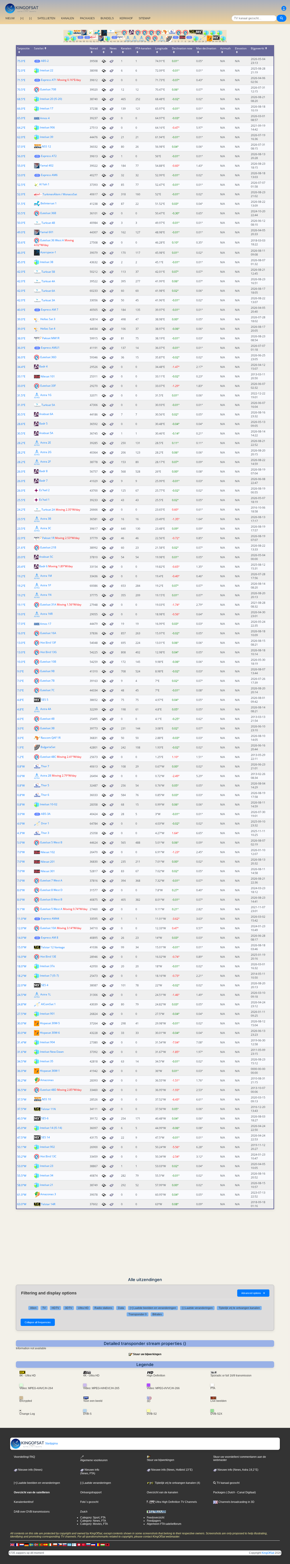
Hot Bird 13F (48, 642)
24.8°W (21, 1004)
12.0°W (21, 928)
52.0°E (21, 194)
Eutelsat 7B (47, 681)
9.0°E (20, 671)
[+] (21, 18)
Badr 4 (43, 367)
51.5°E (21, 204)
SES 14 (45, 1137)
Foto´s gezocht (89, 1502)
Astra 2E (45, 443)
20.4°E (21, 567)
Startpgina (51, 1443)
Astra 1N (45, 595)
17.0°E (21, 624)
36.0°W (21, 1071)
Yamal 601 (46, 232)
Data (121, 1308)
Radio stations (103, 1308)
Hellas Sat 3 (47, 319)
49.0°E (21, 232)
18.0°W (21, 966)
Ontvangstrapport (91, 1492)
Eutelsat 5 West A (51, 909)
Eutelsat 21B (48, 547)
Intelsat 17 (46, 108)
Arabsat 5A (46, 433)
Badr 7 (43, 481)
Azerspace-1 (48, 252)
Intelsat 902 (47, 1147)
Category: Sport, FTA (93, 1517)
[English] (12, 1544)
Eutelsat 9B (47, 671)
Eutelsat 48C (48, 757)
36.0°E (21, 348)
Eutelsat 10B (48, 662)
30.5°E (21, 414)
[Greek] (69, 1544)
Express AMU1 (50, 348)
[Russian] (88, 1544)
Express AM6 (49, 175)
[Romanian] (98, 1544)
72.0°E (21, 70)
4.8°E (20, 700)
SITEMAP (144, 18)
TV (44, 1308)
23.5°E (21, 519)
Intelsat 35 (46, 1061)
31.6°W (21, 1052)
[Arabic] (79, 1544)
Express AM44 (50, 918)
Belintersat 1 (49, 203)
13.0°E (21, 643)
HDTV (55, 1308)
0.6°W (21, 776)
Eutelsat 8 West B (51, 899)
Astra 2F (45, 462)
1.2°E (20, 757)
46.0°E (21, 253)
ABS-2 (45, 61)
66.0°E (21, 109)
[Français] (17, 1544)
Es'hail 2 (44, 490)
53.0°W (21, 1166)
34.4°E (21, 367)
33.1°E (21, 376)
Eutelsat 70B (48, 89)
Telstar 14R (48, 1204)
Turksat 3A (48, 300)
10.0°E (21, 662)
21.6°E (21, 548)
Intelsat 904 (47, 1042)
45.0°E (21, 262)
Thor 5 (45, 785)
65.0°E (21, 118)
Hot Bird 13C (48, 1156)
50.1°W (21, 1147)
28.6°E (21, 424)
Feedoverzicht (155, 1517)
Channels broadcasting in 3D (236, 1502)
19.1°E (21, 605)
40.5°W (21, 1118)
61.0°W (21, 1195)
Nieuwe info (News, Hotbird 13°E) (171, 1469)
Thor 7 (45, 766)
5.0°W (21, 843)
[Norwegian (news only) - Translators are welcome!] (36, 1544)
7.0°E (20, 681)
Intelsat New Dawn (52, 1052)
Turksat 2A (48, 510)
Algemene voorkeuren (94, 1460)
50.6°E (21, 242)
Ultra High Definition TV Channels (176, 1502)
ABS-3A (46, 814)
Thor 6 (45, 795)
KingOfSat (268, 1552)
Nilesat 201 (48, 862)
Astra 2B (45, 776)
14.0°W (21, 938)
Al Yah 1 (44, 184)
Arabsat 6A (46, 414)
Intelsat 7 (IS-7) (49, 976)
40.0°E (21, 310)
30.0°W (21, 1023)
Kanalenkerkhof (23, 1502)
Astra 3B (45, 519)
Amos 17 (45, 624)
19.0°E (21, 614)
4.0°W (21, 823)
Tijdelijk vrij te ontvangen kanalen (239, 1308)
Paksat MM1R (50, 338)
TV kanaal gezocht (227, 1482)
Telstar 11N (48, 1109)
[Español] (46, 1544)
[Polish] (55, 1544)
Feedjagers (154, 1520)
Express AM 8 (49, 937)
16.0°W (21, 957)
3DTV (68, 1308)
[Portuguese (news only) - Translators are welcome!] (41, 1544)
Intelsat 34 (46, 1175)
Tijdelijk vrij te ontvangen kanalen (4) (177, 1482)
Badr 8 (43, 471)
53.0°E (21, 175)
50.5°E (21, 213)
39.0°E (21, 319)
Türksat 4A (48, 281)
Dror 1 (45, 823)
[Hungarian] (103, 1544)
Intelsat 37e (47, 966)
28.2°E (21, 443)
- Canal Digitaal (245, 1492)
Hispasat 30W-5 (50, 1023)
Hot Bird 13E (48, 956)
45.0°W (21, 1128)
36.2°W (21, 1080)
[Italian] (50, 1544)
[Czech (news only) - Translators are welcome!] (60, 1544)
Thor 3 (45, 833)
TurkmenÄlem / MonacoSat (60, 194)
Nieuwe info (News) (29, 1469)
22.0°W (21, 985)
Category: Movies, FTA (94, 1523)
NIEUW (9, 18)
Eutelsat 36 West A (52, 240)
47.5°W (21, 1137)
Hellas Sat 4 (47, 329)
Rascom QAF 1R (50, 738)
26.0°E (21, 471)
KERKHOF (126, 18)
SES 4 (44, 985)
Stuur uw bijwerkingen (147, 1354)
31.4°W (21, 1042)
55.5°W (21, 1176)
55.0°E (21, 166)
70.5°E (21, 90)
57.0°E (21, 147)
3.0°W (21, 814)
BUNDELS (107, 18)
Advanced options (253, 1293)
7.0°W (21, 852)
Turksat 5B (48, 272)
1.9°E (20, 747)
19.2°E (21, 576)
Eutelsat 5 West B (51, 842)
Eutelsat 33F (48, 386)
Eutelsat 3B (47, 728)
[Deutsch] (26, 1544)
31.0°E (21, 405)
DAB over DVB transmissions (32, 1511)
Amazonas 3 (48, 1194)
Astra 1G (45, 395)
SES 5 (44, 700)
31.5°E (21, 395)
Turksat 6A (48, 291)
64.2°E (21, 128)
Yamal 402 (46, 165)
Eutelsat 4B (47, 719)
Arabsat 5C (46, 557)
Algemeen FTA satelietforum (164, 1523)
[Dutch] (22, 1544)
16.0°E (21, 633)
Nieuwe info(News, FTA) (89, 1471)
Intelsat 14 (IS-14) (51, 1128)
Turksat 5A (48, 405)
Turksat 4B (48, 223)
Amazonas (47, 1080)
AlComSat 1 (48, 1004)
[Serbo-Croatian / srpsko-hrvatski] (93, 1544)
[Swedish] (31, 1544)
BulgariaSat (48, 747)
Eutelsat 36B (48, 213)
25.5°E (21, 500)
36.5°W (21, 1090)
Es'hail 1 (44, 500)
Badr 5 (43, 424)
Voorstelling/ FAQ (24, 1456)
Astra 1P (45, 585)
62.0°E (21, 137)
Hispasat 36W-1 (50, 1071)
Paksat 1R (48, 538)
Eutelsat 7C (47, 690)
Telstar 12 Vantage (53, 947)
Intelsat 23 (46, 1166)
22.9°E (21, 538)
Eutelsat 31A (48, 604)
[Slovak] (65, 1544)
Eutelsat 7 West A (51, 880)
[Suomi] (74, 1544)
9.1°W (21, 909)
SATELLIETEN (46, 18)
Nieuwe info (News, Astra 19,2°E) (237, 1469)
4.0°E (20, 719)
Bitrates (157, 1314)
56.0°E (21, 156)
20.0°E (21, 557)
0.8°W (21, 766)
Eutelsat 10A (48, 928)
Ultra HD (83, 1308)
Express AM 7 (49, 309)
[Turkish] (84, 1544)
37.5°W (21, 1099)
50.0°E (21, 223)
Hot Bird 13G (48, 652)
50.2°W (21, 1157)
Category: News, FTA (93, 1520)
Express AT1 (49, 80)
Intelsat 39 (46, 137)
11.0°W (21, 919)
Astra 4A (45, 709)
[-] (30, 18)
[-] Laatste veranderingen (197, 1308)
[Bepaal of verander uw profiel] (283, 8)
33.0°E (21, 386)
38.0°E (21, 338)
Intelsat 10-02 (48, 804)
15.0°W (21, 947)
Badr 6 (43, 566)
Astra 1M (46, 576)
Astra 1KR (46, 614)
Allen (33, 1308)
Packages (219, 1492)
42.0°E (21, 272)
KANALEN (67, 18)
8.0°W (21, 890)
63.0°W (21, 1204)
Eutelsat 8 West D (51, 890)
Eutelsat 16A (48, 633)
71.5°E (21, 80)
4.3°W (21, 833)
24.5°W (21, 995)
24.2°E (21, 510)
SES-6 (44, 1118)
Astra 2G (45, 452)
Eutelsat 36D (48, 357)
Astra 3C (45, 528)
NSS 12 (46, 146)
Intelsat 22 (46, 70)
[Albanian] (107, 1544)
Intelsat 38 (46, 262)
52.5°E (21, 185)
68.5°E (21, 99)
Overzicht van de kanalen (162, 1492)
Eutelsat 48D (48, 1090)
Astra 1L (45, 995)
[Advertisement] (145, 1243)
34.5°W (21, 1061)
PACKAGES (87, 18)
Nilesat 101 (48, 376)
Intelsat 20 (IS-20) (51, 99)
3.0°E (20, 728)
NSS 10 (46, 1099)
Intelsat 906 (47, 127)
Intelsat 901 (47, 1014)
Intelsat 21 (46, 1185)
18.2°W (21, 976)
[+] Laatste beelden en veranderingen (153, 1308)
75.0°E (21, 61)
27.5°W (21, 1014)
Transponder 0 (137, 1314)
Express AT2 (49, 156)
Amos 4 (45, 118)
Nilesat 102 (48, 852)
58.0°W (21, 1185)
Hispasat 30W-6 (50, 1033)
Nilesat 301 (48, 871)
